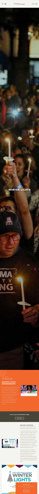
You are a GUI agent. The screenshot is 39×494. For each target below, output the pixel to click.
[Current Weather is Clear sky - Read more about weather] (5, 4)
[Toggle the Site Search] (2, 4)
